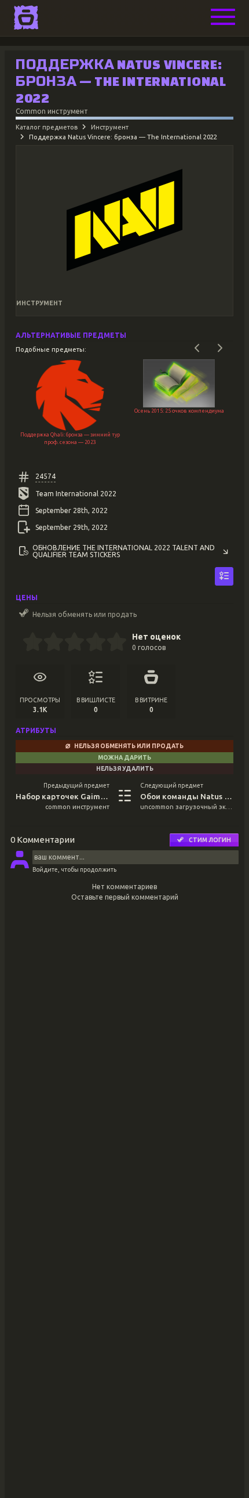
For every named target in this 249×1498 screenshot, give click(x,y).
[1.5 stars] (48, 643)
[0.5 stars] (27, 643)
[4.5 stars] (111, 643)
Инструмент (110, 127)
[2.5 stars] (69, 643)
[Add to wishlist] (224, 576)
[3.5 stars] (90, 643)
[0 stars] (19, 643)
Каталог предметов (47, 127)
